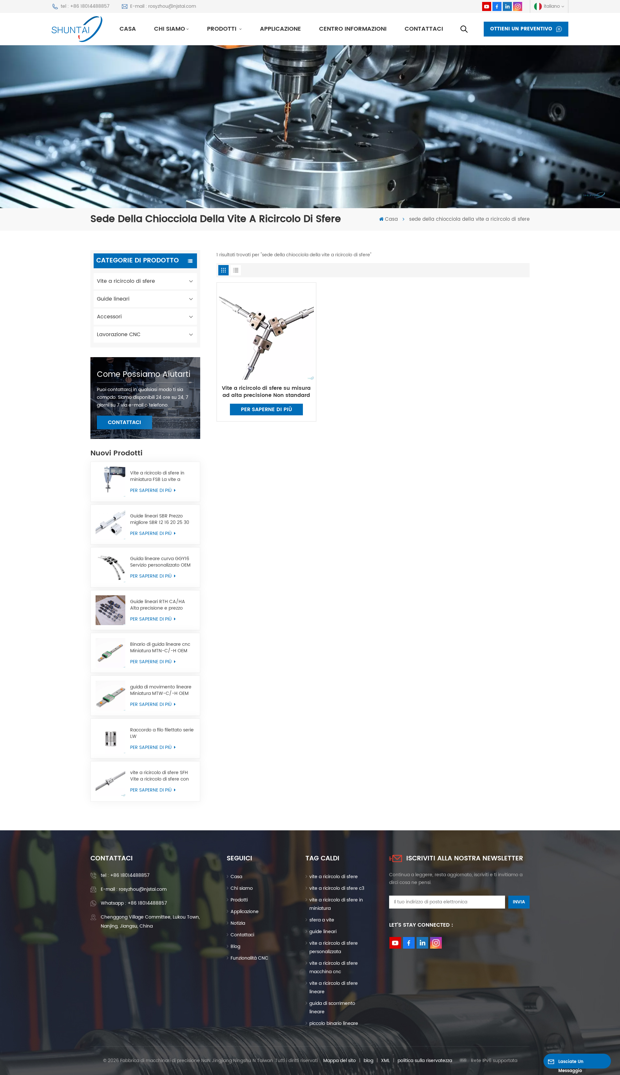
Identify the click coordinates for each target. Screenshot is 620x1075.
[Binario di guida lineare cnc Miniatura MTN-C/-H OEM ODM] (110, 653)
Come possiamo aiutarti (144, 374)
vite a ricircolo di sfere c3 (336, 888)
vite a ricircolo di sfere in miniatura (336, 904)
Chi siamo (169, 29)
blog (368, 1060)
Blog (235, 946)
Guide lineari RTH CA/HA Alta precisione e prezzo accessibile (157, 605)
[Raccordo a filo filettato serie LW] (110, 738)
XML (385, 1060)
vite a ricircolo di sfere (333, 876)
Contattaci (424, 29)
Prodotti (222, 29)
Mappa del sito (339, 1060)
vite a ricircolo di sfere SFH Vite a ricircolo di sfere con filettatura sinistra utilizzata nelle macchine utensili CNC (161, 776)
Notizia (238, 923)
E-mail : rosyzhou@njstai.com (163, 6)
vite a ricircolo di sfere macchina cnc (333, 967)
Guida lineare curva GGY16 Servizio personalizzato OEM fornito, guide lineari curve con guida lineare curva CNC (162, 562)
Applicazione (280, 29)
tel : (125, 875)
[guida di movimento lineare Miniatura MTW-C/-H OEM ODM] (110, 695)
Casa (127, 29)
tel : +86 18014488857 (85, 6)
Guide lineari (113, 299)
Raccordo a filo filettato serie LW (162, 733)
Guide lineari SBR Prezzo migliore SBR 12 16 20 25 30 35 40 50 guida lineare (159, 519)
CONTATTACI (124, 422)
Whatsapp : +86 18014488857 (134, 903)
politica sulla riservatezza (425, 1060)
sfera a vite (321, 920)
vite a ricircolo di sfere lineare (333, 987)
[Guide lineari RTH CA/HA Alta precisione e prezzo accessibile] (110, 610)
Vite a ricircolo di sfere (126, 281)
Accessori (109, 317)
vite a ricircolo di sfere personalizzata (333, 947)
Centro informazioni (353, 29)
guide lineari (322, 931)
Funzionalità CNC (249, 958)
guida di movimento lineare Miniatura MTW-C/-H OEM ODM (160, 690)
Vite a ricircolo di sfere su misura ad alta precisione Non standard (266, 392)
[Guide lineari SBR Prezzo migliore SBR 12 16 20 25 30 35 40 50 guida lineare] (110, 524)
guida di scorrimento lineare (332, 1008)
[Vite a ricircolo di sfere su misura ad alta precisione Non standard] (266, 332)
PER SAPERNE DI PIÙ (151, 490)
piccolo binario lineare (333, 1023)
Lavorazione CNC (118, 334)
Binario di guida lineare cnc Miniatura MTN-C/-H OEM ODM (160, 647)
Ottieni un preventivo (521, 29)
